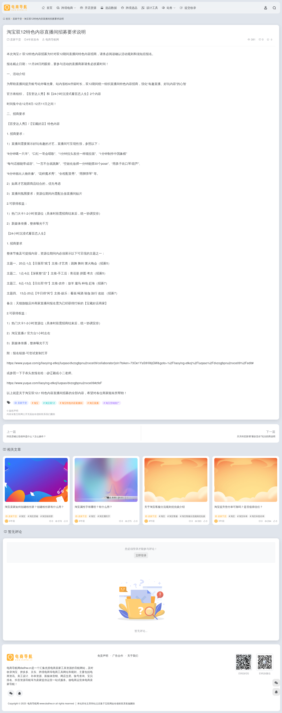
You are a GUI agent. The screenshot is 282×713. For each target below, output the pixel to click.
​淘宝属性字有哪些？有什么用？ (93, 507)
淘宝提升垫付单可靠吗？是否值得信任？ (238, 507)
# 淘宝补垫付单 (257, 516)
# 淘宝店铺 (33, 516)
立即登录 (141, 555)
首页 (8, 18)
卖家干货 (17, 18)
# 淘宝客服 (172, 516)
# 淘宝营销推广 (111, 402)
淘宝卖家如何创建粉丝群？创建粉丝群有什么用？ (34, 507)
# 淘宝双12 (49, 402)
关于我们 (132, 655)
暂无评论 (15, 531)
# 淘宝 (35, 402)
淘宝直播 (18, 333)
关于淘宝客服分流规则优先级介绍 (164, 507)
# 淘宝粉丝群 (46, 516)
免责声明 (102, 655)
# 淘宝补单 (242, 516)
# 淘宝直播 (93, 402)
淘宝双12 (31, 393)
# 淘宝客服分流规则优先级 (192, 516)
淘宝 (16, 54)
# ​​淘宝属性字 (104, 516)
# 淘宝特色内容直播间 (71, 402)
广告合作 (117, 655)
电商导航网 (52, 39)
